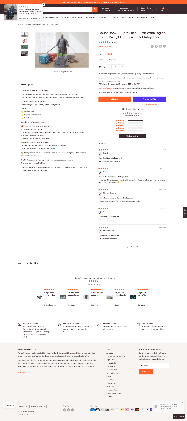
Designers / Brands (48, 17)
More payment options (149, 104)
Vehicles (89, 17)
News (153, 17)
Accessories (126, 17)
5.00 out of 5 (138, 113)
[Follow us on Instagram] (72, 409)
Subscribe (146, 372)
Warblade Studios (105, 46)
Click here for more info (106, 88)
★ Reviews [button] (185, 213)
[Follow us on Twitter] (68, 409)
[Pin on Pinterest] (156, 46)
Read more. (22, 372)
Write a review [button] (132, 136)
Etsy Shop (110, 380)
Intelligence (141, 17)
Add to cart (115, 99)
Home (19, 25)
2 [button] (131, 247)
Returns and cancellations (115, 356)
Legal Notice (110, 360)
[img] (103, 150)
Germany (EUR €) (36, 406)
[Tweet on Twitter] (160, 46)
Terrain (63, 17)
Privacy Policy (111, 363)
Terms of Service (112, 373)
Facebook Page (112, 390)
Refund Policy (111, 366)
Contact (109, 376)
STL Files (112, 17)
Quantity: (102, 67)
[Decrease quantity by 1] (109, 67)
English (21, 406)
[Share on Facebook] (152, 46)
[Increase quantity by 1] (122, 67)
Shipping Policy (111, 370)
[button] (103, 42)
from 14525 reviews (94, 284)
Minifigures (76, 17)
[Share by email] (164, 46)
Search (109, 397)
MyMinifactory (111, 383)
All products (27, 25)
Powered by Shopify (24, 414)
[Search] (95, 9)
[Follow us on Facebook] (64, 409)
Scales (100, 17)
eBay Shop (110, 386)
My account (146, 10)
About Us (109, 353)
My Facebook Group (113, 393)
